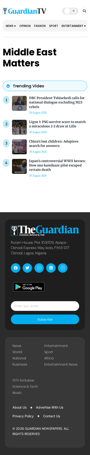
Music (17, 392)
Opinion (25, 26)
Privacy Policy (23, 416)
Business (19, 364)
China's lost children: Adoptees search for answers (53, 143)
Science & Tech (25, 386)
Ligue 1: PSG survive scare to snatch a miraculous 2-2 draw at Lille (57, 124)
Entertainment (73, 26)
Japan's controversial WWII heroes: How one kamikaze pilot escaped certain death (57, 165)
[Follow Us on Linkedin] (51, 268)
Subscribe (45, 319)
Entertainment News (61, 364)
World (17, 352)
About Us (19, 407)
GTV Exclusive (23, 380)
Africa (49, 358)
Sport (53, 26)
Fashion (40, 26)
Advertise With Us (49, 407)
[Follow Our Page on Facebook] (15, 268)
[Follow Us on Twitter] (27, 268)
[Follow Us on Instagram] (39, 268)
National (19, 358)
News (10, 26)
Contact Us (51, 416)
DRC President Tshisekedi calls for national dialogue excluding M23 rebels (57, 102)
